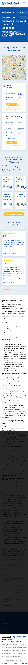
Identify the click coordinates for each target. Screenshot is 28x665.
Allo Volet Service (6, 12)
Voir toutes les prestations (14, 214)
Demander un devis (14, 107)
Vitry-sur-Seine (8, 605)
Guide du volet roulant (7, 631)
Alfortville (6, 585)
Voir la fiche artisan (11, 109)
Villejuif (19, 599)
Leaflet (24, 79)
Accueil (3, 620)
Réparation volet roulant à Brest (12, 250)
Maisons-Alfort (20, 596)
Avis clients (4, 629)
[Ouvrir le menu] (24, 3)
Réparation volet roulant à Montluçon (14, 279)
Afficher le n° (12, 104)
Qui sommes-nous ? (6, 626)
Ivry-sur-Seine (7, 596)
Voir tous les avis (6, 289)
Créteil (6, 590)
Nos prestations (5, 623)
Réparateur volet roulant (18, 12)
